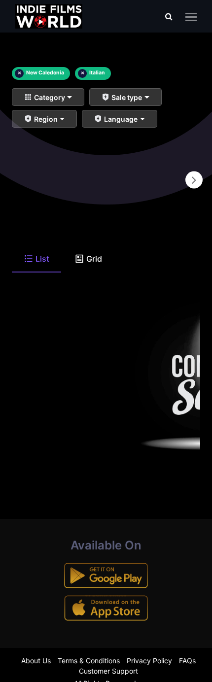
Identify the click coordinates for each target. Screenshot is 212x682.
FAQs (187, 660)
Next (194, 180)
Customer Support (108, 671)
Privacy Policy (149, 660)
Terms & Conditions (89, 660)
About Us (36, 660)
